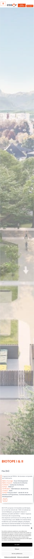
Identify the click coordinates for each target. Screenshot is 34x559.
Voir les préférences (17, 553)
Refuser (17, 549)
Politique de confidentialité (10, 557)
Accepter (17, 544)
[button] (31, 528)
